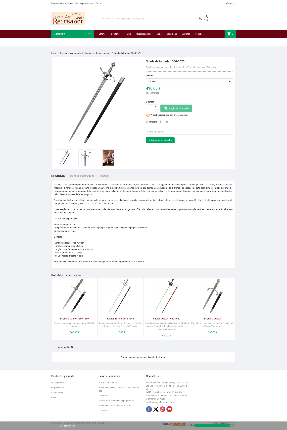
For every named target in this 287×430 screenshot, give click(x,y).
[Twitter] (156, 409)
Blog (129, 34)
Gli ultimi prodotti (114, 38)
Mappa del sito (58, 387)
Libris (159, 34)
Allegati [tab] (104, 175)
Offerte (102, 34)
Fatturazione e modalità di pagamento (116, 400)
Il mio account (58, 392)
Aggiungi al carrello (176, 108)
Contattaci (103, 410)
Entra (53, 397)
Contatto (186, 34)
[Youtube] (169, 409)
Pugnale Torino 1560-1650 (74, 318)
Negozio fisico (198, 38)
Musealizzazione (143, 34)
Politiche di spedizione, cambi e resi (115, 405)
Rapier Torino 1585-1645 (120, 318)
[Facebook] (149, 409)
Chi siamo (103, 395)
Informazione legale (108, 382)
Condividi (161, 122)
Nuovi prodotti (57, 382)
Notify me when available (160, 140)
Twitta (167, 122)
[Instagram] (163, 409)
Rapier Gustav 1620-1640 (166, 318)
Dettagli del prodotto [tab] (82, 175)
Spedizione (172, 34)
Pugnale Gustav (212, 318)
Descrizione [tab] (58, 175)
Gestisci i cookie (67, 426)
